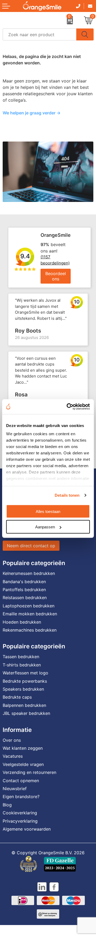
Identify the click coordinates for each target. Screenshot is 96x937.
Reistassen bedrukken (25, 597)
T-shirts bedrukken (22, 664)
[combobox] (40, 34)
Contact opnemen (21, 780)
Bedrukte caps (17, 697)
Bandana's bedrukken (24, 581)
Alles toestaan (48, 511)
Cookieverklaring (20, 812)
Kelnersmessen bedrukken (29, 573)
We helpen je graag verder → (32, 112)
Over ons (12, 740)
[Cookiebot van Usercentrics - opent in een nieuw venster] (68, 406)
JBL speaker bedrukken (26, 713)
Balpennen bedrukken (24, 705)
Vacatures (13, 756)
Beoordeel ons (55, 276)
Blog (7, 804)
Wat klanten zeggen (23, 748)
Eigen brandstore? (21, 796)
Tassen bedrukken (21, 656)
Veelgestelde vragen (23, 764)
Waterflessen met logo (25, 672)
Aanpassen (45, 527)
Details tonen (67, 495)
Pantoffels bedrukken (24, 589)
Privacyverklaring (20, 821)
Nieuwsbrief (15, 788)
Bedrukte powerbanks (25, 681)
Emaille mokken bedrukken (30, 613)
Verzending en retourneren (29, 772)
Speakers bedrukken (23, 689)
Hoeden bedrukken (22, 622)
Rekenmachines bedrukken (30, 630)
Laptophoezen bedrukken (28, 605)
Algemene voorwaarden (27, 829)
